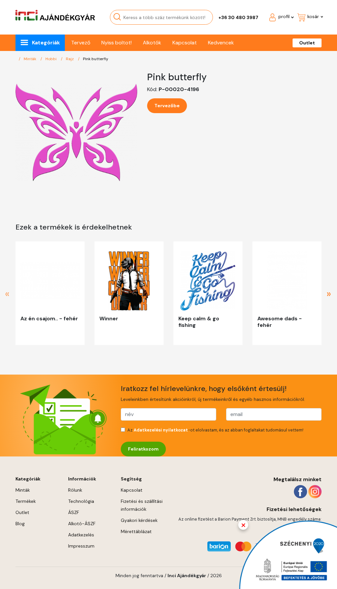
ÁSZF (73, 512)
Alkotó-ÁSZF (81, 524)
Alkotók (152, 42)
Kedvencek (221, 42)
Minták (30, 58)
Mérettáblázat (136, 531)
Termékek (25, 501)
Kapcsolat (184, 42)
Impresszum (81, 546)
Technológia (81, 501)
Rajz (70, 58)
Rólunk (75, 490)
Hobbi (51, 58)
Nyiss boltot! (116, 42)
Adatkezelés (81, 535)
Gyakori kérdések (139, 520)
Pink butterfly (95, 58)
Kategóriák (46, 42)
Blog (20, 524)
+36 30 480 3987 (238, 17)
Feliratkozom (143, 449)
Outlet (307, 43)
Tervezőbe (167, 106)
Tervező (80, 42)
